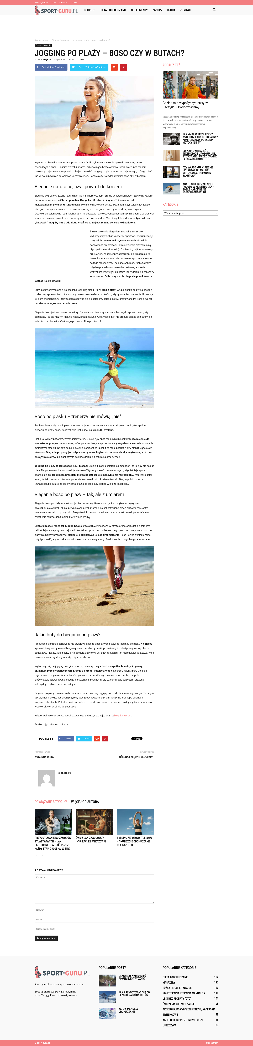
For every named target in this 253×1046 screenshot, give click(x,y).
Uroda (171, 10)
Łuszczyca (169, 1025)
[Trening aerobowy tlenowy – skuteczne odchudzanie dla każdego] (135, 822)
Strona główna (41, 2)
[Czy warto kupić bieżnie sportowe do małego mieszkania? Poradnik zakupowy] (171, 172)
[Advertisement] (126, 27)
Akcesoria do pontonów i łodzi (183, 1020)
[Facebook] (215, 2)
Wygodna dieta (44, 757)
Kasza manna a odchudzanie (128, 1010)
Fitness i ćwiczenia (43, 45)
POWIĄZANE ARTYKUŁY (51, 802)
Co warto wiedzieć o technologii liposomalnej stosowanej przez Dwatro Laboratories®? (200, 155)
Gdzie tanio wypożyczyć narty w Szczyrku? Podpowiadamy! (185, 105)
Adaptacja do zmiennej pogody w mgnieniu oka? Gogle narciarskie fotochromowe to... (198, 188)
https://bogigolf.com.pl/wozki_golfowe (56, 995)
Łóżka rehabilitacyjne (177, 988)
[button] (214, 10)
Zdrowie (185, 10)
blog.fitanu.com (122, 715)
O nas (53, 2)
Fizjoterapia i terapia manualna (184, 993)
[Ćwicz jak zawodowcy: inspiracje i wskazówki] (94, 822)
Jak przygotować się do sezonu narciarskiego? (134, 994)
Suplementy (139, 10)
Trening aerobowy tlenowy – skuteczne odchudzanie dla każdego (134, 841)
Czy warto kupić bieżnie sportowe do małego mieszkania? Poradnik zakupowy (198, 171)
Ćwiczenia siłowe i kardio (179, 1004)
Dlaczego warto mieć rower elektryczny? (132, 977)
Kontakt (74, 2)
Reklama (63, 2)
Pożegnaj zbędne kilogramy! (136, 757)
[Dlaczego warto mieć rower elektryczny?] (107, 980)
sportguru (46, 59)
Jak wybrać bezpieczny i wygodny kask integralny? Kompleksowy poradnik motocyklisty (200, 138)
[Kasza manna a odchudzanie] (107, 1013)
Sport (88, 10)
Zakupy (157, 10)
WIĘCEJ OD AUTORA (85, 802)
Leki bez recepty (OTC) (177, 998)
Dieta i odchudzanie (113, 10)
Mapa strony (212, 1042)
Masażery (169, 982)
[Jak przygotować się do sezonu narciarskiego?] (107, 997)
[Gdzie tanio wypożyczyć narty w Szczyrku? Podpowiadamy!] (190, 85)
